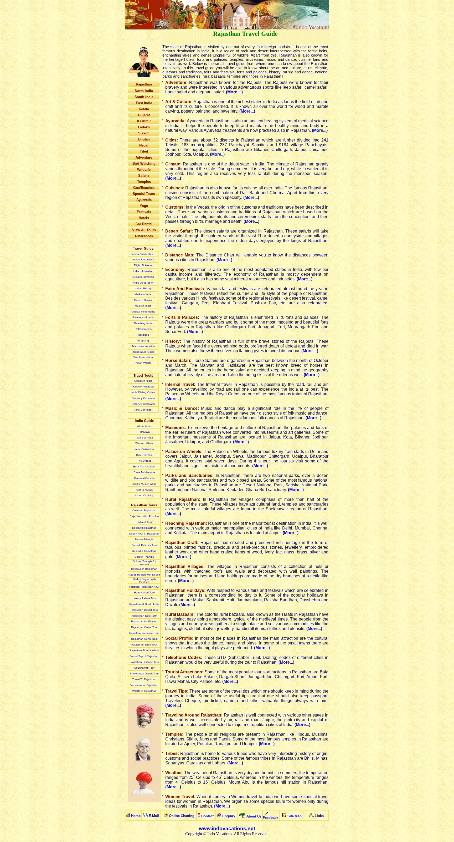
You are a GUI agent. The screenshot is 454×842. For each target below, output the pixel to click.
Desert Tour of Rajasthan (144, 533)
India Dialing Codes (143, 392)
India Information (143, 271)
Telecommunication (143, 346)
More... (247, 111)
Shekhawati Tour (144, 667)
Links (319, 816)
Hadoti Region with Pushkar (144, 580)
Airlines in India (143, 380)
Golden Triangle (144, 556)
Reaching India (143, 323)
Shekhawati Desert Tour (144, 673)
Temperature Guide (143, 351)
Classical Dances (144, 478)
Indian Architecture (143, 254)
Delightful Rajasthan (144, 527)
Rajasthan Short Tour (144, 644)
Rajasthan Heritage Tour (144, 662)
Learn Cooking (144, 495)
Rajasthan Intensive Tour (144, 633)
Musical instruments (143, 311)
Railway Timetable (143, 386)
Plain (144, 437)
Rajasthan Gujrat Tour (144, 627)
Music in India (143, 305)
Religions (143, 334)
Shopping (143, 340)
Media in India (143, 294)
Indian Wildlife (143, 362)
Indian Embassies (143, 259)
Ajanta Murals (144, 489)
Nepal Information (143, 276)
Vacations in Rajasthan (144, 685)
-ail (155, 816)
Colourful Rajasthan (144, 510)
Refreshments (143, 328)
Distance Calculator (143, 403)
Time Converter (143, 409)
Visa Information (143, 357)
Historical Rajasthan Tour (144, 586)
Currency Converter (143, 398)
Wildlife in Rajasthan (144, 690)
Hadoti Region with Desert (144, 574)
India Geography (143, 282)
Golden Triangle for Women (144, 563)
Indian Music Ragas (144, 483)
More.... (234, 92)
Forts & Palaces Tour (144, 545)
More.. (217, 154)
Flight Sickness (143, 265)
